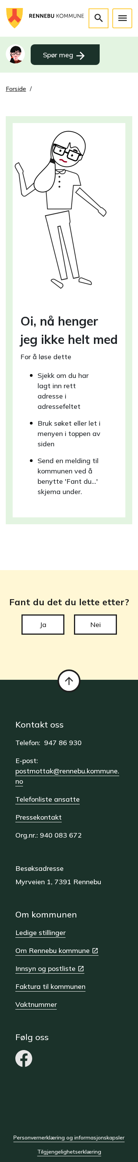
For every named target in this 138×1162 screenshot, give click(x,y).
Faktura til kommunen (50, 986)
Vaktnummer (36, 1004)
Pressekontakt (38, 817)
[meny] (122, 18)
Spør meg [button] (65, 56)
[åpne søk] (98, 18)
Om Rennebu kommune (52, 950)
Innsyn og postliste (45, 968)
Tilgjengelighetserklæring (69, 1151)
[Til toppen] (69, 680)
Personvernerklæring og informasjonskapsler (69, 1137)
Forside (16, 88)
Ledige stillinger (40, 932)
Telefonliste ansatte (47, 799)
